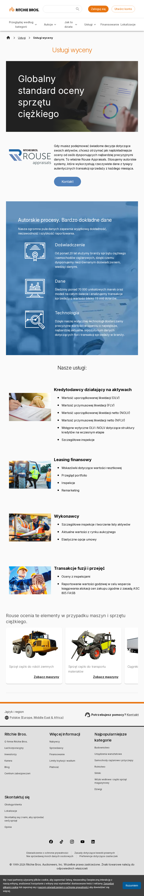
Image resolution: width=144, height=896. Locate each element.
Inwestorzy (10, 754)
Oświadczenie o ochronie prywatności (47, 853)
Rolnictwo (99, 767)
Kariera (8, 761)
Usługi (88, 24)
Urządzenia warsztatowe (108, 754)
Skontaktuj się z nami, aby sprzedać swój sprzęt (24, 819)
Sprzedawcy (56, 748)
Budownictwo (102, 748)
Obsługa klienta (13, 804)
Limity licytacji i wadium (62, 761)
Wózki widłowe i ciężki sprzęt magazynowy (110, 781)
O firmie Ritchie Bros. (16, 742)
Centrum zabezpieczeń (17, 773)
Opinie (8, 827)
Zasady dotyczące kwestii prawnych (94, 853)
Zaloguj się (98, 8)
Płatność (54, 767)
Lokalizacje (128, 24)
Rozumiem (132, 885)
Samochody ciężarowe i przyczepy (113, 760)
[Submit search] (77, 9)
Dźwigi (98, 789)
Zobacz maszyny (46, 677)
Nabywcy (55, 742)
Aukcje (48, 24)
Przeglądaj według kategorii (21, 24)
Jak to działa (68, 24)
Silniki (97, 773)
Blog (7, 767)
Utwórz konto (123, 8)
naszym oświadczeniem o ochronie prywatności (63, 887)
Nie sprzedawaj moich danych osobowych (49, 856)
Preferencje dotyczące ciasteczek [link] (99, 856)
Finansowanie (110, 24)
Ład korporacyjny (14, 748)
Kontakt (68, 182)
